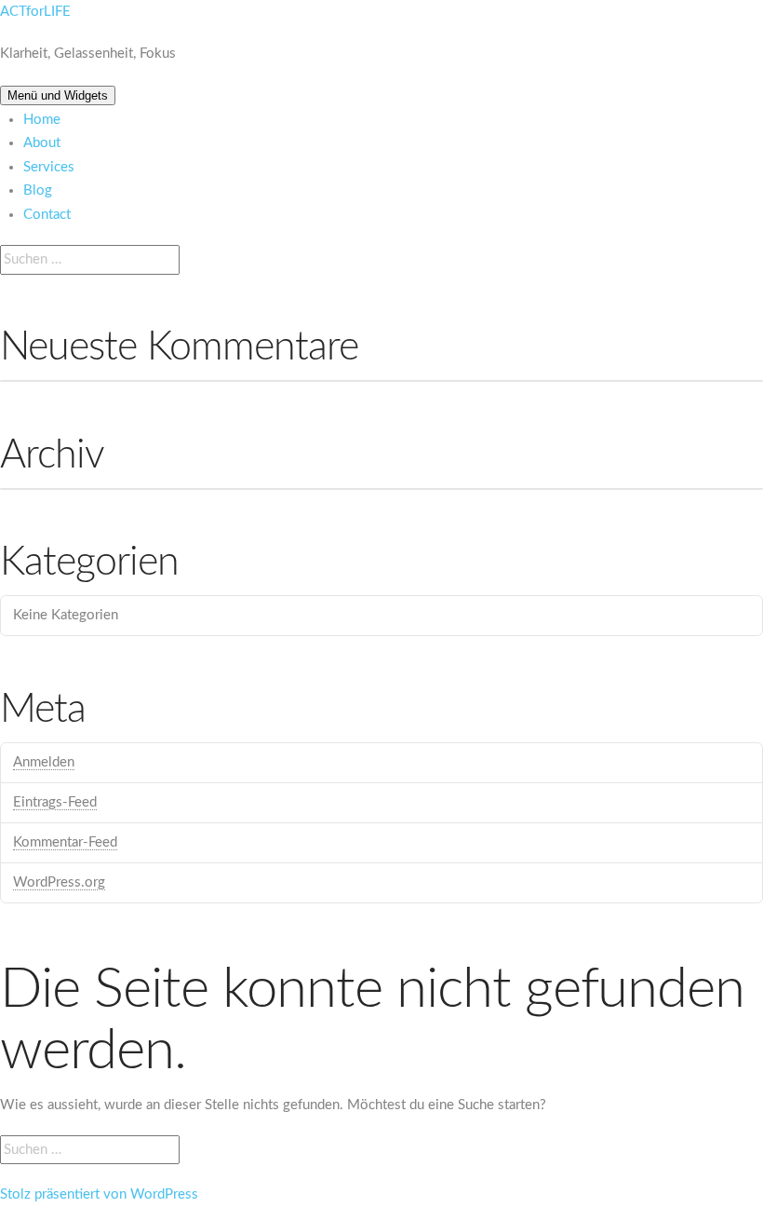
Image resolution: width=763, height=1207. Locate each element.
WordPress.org (59, 882)
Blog (37, 190)
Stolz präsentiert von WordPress (99, 1194)
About (41, 143)
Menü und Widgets (57, 95)
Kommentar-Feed (65, 842)
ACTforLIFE (35, 12)
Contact (47, 215)
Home (41, 120)
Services (48, 167)
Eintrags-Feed (55, 802)
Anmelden (43, 762)
